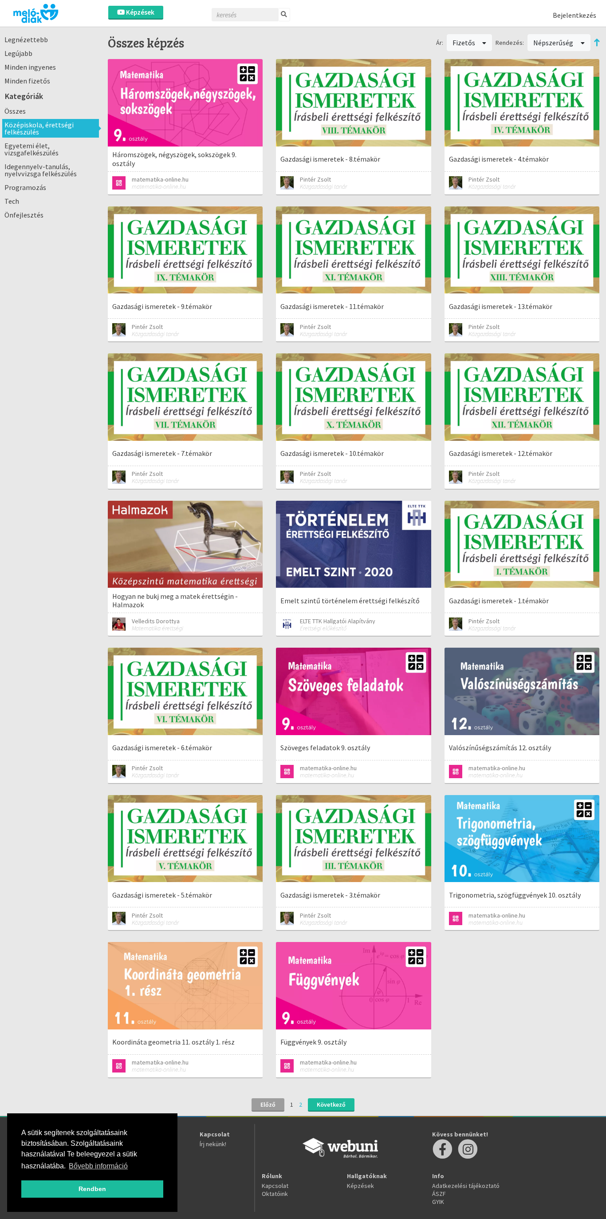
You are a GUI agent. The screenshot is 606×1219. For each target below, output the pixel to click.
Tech (11, 201)
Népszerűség (554, 42)
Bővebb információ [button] (98, 1166)
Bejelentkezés (574, 15)
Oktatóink (275, 1194)
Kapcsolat (275, 1186)
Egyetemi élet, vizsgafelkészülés (31, 149)
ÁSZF (439, 1194)
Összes (15, 111)
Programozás (25, 187)
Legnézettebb (26, 39)
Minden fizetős (27, 80)
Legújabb (18, 53)
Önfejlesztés (23, 214)
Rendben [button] (92, 1188)
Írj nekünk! (213, 1144)
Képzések (139, 12)
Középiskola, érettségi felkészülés (39, 128)
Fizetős (464, 42)
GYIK (438, 1202)
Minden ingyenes (30, 67)
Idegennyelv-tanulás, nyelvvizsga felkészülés (40, 170)
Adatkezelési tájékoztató (466, 1186)
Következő (331, 1104)
